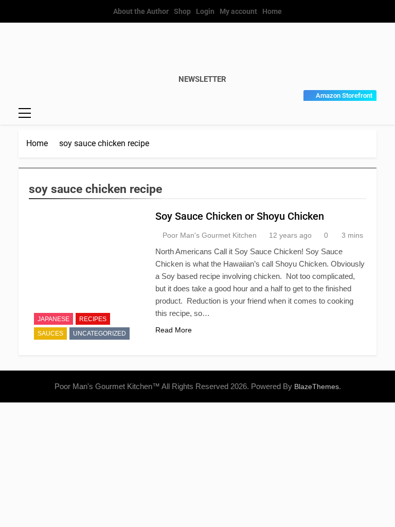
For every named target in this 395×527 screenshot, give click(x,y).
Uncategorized (99, 333)
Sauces (50, 333)
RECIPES (92, 319)
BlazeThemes (316, 386)
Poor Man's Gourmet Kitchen (210, 235)
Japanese (53, 319)
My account (238, 11)
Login (205, 11)
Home (272, 11)
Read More (173, 330)
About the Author (141, 11)
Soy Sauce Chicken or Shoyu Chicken (239, 216)
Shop (182, 11)
